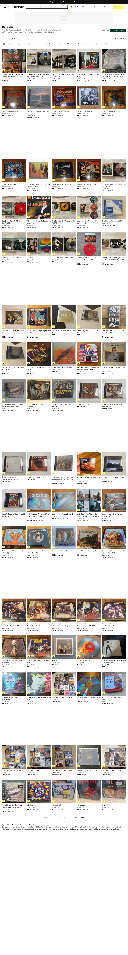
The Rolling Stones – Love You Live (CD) (39, 698)
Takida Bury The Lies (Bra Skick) (88, 331)
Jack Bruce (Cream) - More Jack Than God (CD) (63, 75)
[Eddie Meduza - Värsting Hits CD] (89, 537)
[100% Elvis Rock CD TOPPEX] (14, 244)
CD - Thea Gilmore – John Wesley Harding (38, 368)
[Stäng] (126, 2)
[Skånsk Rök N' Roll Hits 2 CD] (89, 170)
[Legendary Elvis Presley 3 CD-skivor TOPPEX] (89, 207)
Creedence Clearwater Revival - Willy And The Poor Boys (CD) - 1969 (63, 625)
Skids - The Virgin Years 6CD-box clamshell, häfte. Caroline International (88, 369)
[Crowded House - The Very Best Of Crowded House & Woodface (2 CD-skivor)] (14, 61)
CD (6, 38)
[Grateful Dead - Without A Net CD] (14, 500)
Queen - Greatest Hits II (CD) (87, 770)
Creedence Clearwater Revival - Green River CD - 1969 (38, 625)
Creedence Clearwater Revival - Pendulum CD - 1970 (113, 625)
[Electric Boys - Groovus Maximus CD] (39, 97)
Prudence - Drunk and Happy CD (38, 477)
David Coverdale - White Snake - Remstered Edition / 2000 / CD (63, 478)
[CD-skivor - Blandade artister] (14, 757)
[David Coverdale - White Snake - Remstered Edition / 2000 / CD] (64, 464)
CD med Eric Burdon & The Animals (63, 551)
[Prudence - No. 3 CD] (89, 391)
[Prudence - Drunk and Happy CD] (39, 464)
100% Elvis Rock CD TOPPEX (11, 258)
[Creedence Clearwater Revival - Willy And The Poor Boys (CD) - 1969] (64, 610)
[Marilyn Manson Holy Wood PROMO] (89, 684)
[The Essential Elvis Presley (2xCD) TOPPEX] (64, 207)
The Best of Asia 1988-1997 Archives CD (11, 698)
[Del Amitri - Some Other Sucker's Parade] (64, 391)
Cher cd (105, 805)
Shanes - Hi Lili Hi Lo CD (60, 660)
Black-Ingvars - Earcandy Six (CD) (63, 184)
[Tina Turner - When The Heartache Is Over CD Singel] (114, 647)
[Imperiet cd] (89, 791)
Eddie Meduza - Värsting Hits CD (88, 551)
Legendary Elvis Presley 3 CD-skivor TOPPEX (87, 222)
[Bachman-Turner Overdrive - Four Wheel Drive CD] (39, 537)
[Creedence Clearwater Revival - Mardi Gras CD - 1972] (14, 647)
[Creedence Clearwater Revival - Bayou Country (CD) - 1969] (14, 610)
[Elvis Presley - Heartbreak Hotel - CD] (14, 317)
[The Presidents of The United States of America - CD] (89, 244)
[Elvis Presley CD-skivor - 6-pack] (64, 757)
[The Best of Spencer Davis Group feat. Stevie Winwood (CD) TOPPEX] (39, 61)
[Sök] (59, 6)
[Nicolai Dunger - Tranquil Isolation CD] (114, 354)
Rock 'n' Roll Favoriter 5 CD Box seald (112, 698)
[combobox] (44, 6)
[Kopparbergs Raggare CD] (64, 97)
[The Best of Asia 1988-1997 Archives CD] (14, 684)
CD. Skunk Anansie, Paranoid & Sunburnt (37, 405)
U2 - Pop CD (31, 258)
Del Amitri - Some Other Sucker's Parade (63, 405)
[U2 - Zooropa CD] (39, 791)
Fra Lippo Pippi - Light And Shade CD (113, 478)
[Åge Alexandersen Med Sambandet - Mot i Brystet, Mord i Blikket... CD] (14, 464)
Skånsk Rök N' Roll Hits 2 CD (86, 184)
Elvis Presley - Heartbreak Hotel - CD (13, 332)
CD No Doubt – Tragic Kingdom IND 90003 (39, 332)
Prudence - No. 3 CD (84, 404)
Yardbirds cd (56, 805)
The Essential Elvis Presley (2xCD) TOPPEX (63, 222)
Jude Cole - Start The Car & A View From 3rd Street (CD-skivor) (88, 515)
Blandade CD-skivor (33, 770)
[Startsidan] (19, 7)
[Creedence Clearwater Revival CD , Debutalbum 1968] (114, 537)
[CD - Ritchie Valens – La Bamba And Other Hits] (39, 207)
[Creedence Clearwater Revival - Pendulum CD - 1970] (114, 610)
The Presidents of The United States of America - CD (87, 259)
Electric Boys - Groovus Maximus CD (38, 112)
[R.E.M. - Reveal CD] (89, 647)
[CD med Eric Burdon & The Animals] (64, 537)
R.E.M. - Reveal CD (83, 660)
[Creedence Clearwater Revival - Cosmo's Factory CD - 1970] (89, 610)
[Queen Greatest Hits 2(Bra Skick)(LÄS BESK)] (14, 354)
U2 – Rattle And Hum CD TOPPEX (63, 258)
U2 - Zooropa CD (33, 805)
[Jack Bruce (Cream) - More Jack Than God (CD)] (64, 61)
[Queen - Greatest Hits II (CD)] (89, 757)
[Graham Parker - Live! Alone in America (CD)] (114, 500)
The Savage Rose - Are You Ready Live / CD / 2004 (38, 185)
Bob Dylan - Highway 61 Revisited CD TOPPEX (113, 185)
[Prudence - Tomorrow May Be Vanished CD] (114, 391)
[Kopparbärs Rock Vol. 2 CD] (14, 170)
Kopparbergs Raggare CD (60, 111)
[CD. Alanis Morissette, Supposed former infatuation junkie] (14, 391)
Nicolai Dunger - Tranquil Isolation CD (113, 368)
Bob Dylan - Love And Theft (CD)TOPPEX (11, 222)
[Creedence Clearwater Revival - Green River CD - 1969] (39, 610)
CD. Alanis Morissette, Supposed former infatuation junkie (13, 405)
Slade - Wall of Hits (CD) (10, 111)
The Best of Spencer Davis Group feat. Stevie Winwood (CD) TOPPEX (38, 76)
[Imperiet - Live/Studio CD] (89, 97)
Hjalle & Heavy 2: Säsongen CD (112, 111)
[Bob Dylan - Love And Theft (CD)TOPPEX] (14, 207)
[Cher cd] (114, 791)
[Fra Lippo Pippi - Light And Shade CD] (114, 464)
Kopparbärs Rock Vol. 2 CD (11, 184)
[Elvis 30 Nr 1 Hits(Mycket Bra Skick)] (64, 317)
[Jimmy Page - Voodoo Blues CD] (64, 500)
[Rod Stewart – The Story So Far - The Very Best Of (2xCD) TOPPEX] (114, 244)
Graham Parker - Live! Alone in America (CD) (112, 515)
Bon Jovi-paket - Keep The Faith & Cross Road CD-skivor (114, 332)
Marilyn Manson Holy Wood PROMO (89, 697)
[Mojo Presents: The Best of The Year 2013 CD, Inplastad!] (39, 500)
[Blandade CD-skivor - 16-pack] (114, 757)
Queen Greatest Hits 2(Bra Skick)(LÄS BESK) (13, 368)
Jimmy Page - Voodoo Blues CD (62, 514)
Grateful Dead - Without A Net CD (13, 514)
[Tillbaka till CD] (3, 38)
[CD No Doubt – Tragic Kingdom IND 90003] (39, 317)
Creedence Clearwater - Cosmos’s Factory (88, 75)
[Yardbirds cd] (64, 791)
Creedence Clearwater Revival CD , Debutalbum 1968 (113, 552)
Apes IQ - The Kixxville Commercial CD (88, 478)
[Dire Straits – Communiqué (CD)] (114, 207)
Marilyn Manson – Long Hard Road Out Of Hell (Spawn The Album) (113, 75)
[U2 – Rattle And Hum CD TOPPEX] (64, 244)
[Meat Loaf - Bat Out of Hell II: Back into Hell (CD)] (14, 537)
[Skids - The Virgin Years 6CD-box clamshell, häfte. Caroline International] (89, 354)
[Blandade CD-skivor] (39, 757)
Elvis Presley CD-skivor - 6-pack (63, 770)
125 (76, 818)
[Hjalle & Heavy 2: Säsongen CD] (114, 97)
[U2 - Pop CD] (39, 244)
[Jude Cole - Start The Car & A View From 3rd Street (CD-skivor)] (89, 500)
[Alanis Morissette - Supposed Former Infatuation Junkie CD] (14, 791)
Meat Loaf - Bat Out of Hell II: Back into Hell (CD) (14, 552)
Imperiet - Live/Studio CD (85, 111)
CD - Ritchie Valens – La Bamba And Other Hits (39, 222)
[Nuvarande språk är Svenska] (70, 7)
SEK (76, 7)
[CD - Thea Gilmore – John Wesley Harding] (39, 354)
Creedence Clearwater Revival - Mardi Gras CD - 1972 (13, 662)
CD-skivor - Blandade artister (12, 770)
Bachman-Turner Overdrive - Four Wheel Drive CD (38, 552)
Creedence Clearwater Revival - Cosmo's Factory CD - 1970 (88, 625)
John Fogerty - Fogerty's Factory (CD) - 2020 (38, 662)
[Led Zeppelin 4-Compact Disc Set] (64, 354)
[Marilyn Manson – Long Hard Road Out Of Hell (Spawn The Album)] (114, 61)
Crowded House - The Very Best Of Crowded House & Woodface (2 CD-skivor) (14, 76)
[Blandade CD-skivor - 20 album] (64, 684)
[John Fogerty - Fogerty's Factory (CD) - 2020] (39, 647)
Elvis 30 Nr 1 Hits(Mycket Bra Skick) (64, 331)
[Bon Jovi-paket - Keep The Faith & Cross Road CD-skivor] (114, 317)
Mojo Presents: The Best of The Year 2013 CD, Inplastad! (38, 515)
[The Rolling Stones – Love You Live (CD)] (39, 684)
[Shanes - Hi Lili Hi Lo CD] (64, 647)
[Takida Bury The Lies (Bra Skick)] (89, 317)
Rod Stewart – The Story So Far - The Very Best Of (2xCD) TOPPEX (113, 259)
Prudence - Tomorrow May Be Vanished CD (112, 405)
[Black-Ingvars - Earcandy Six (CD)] (64, 170)
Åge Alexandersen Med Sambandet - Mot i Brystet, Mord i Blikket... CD (13, 478)
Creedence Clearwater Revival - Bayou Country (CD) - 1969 (13, 625)
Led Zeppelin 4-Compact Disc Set (63, 367)
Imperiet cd (81, 805)
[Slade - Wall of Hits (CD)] (14, 97)
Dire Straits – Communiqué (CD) (112, 221)
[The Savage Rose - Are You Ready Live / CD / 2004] (39, 170)
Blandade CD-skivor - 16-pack (112, 770)
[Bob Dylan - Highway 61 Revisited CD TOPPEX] (114, 170)
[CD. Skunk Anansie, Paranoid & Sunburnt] (39, 391)
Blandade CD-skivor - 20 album (62, 697)
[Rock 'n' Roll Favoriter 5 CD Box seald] (114, 684)
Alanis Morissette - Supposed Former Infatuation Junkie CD (12, 806)
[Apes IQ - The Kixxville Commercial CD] (89, 464)
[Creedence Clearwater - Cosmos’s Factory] (89, 61)
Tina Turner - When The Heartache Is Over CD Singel (114, 662)
